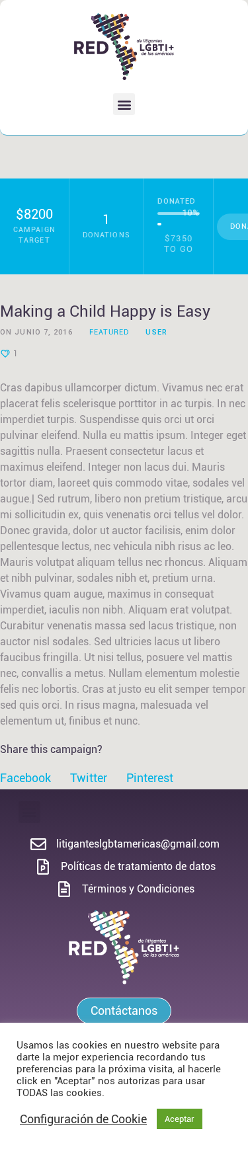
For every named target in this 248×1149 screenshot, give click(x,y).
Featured (109, 332)
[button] (124, 104)
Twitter (88, 778)
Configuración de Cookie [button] (83, 1119)
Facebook (25, 778)
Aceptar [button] (179, 1119)
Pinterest (149, 778)
